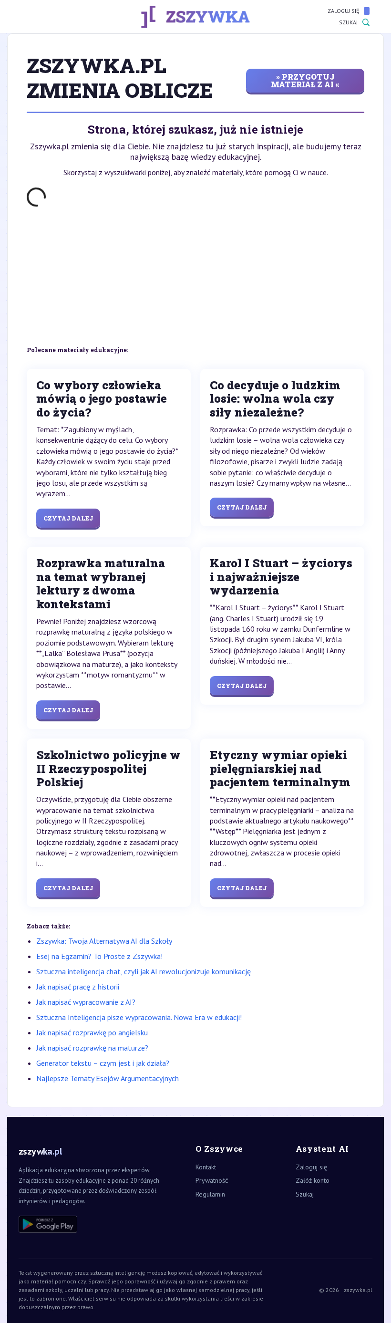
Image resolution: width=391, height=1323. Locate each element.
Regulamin (210, 1194)
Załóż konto (312, 1180)
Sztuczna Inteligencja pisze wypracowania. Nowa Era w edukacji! (139, 1017)
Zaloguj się (343, 10)
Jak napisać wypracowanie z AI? (85, 1002)
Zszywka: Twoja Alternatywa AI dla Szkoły (104, 941)
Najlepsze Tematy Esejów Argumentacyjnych (107, 1078)
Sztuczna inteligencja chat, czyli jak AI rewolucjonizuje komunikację (143, 971)
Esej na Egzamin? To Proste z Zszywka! (99, 956)
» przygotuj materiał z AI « (305, 80)
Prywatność (212, 1180)
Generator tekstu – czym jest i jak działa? (102, 1063)
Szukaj (348, 22)
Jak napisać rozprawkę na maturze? (92, 1047)
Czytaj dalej (68, 518)
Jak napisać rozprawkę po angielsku (92, 1032)
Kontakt (206, 1167)
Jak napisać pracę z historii (77, 986)
